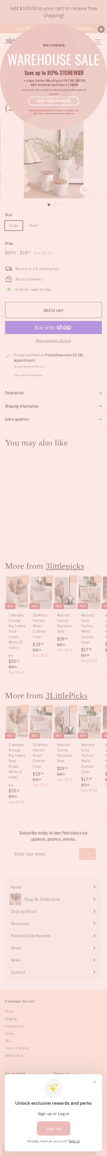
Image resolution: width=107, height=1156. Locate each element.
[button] (101, 29)
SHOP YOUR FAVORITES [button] (53, 101)
